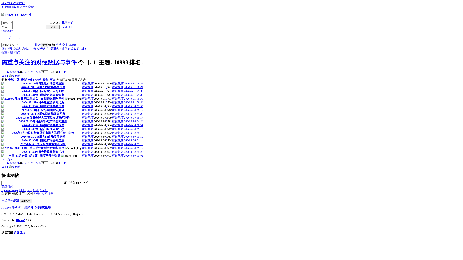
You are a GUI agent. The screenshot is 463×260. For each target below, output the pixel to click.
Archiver (6, 207)
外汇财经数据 (40, 48)
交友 (65, 44)
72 (26, 72)
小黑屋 (25, 207)
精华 (45, 79)
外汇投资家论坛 (11, 48)
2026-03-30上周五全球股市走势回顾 (43, 144)
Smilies (44, 190)
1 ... (3, 72)
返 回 (4, 75)
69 (17, 72)
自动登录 (55, 23)
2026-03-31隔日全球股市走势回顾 (43, 91)
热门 (31, 79)
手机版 (16, 207)
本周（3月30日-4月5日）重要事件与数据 (34, 155)
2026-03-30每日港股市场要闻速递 (43, 140)
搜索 (38, 44)
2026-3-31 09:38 (133, 91)
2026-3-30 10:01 (133, 155)
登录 (37, 193)
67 (11, 72)
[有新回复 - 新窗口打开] (2, 84)
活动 (58, 44)
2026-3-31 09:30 (133, 98)
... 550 (37, 72)
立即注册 (67, 27)
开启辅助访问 (10, 6)
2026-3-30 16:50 (133, 106)
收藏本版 (7, 52)
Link (22, 190)
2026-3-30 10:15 (133, 132)
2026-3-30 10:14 (133, 140)
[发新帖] (14, 75)
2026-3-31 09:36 (133, 94)
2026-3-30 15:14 (133, 117)
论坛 (14, 37)
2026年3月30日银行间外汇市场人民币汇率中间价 (43, 132)
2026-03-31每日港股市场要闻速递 (43, 83)
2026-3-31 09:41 (133, 83)
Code (36, 190)
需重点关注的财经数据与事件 (69, 48)
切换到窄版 (27, 6)
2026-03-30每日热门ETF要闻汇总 (43, 129)
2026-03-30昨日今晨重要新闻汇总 (43, 151)
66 (8, 72)
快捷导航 (7, 31)
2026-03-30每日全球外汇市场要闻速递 (43, 121)
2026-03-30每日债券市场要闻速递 (43, 106)
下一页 (62, 72)
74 (31, 72)
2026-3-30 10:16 (133, 129)
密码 (4, 27)
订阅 (17, 52)
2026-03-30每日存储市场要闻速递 (43, 125)
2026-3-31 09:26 (133, 102)
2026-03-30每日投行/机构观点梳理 (43, 110)
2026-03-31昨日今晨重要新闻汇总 (43, 102)
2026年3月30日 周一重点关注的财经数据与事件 (34, 148)
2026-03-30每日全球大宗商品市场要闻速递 (43, 117)
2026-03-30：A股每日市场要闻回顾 (43, 113)
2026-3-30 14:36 (133, 121)
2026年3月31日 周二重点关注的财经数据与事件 (34, 98)
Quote (28, 190)
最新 (24, 79)
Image (14, 190)
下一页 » (6, 159)
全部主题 (14, 79)
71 (23, 72)
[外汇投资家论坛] (16, 15)
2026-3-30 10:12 (133, 148)
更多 (53, 79)
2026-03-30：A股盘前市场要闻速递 (43, 136)
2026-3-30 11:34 (133, 125)
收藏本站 (19, 3)
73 (28, 72)
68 (14, 72)
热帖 (38, 79)
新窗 (4, 79)
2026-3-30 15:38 (133, 113)
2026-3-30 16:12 (133, 110)
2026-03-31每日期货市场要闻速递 (43, 94)
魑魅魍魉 (87, 83)
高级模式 (7, 186)
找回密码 (67, 22)
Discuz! (20, 220)
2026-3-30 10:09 (133, 151)
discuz (72, 44)
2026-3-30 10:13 (133, 144)
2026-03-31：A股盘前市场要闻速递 (43, 87)
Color (7, 190)
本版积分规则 (10, 200)
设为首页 (7, 3)
